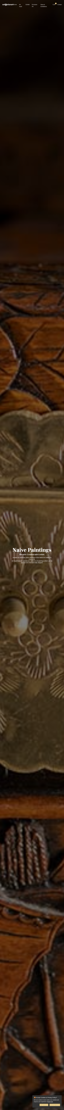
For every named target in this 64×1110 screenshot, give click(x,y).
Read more (50, 1101)
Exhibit (28, 4)
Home (15, 4)
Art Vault (20, 5)
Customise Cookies (55, 1105)
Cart (54, 4)
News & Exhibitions (44, 5)
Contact (59, 4)
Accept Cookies (44, 1105)
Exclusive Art (34, 5)
